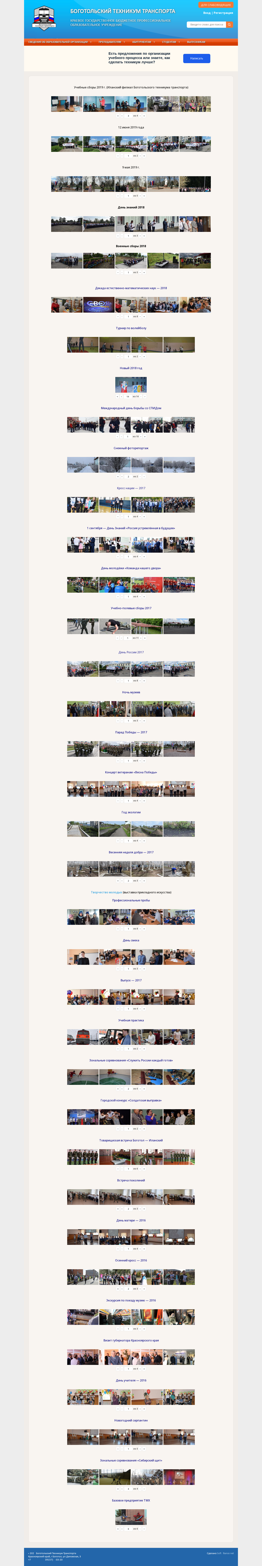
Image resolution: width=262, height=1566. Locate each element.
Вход (207, 13)
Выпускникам (196, 42)
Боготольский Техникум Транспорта (122, 11)
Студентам (169, 42)
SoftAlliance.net (225, 1553)
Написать (196, 58)
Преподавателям (110, 42)
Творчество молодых (106, 892)
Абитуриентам (141, 42)
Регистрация (223, 13)
